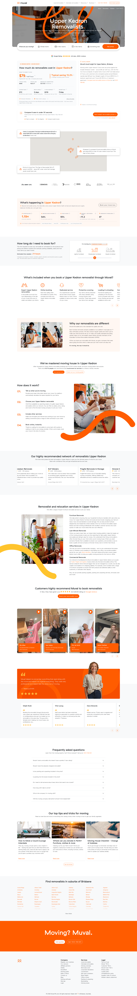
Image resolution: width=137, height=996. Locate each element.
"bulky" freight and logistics (79, 562)
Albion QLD (55, 887)
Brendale (19, 902)
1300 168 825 (102, 3)
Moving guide (65, 971)
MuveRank (64, 969)
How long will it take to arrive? (42, 788)
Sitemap (63, 981)
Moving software (66, 979)
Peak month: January (41, 98)
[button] (77, 157)
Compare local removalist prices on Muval (99, 80)
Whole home (44, 46)
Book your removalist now (68, 596)
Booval (36, 899)
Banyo (19, 894)
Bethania (71, 897)
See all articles (68, 864)
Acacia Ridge (20, 887)
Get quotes (114, 3)
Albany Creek (38, 887)
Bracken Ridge (89, 899)
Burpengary (38, 904)
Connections (84, 971)
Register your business (67, 962)
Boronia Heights (56, 899)
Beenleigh (71, 894)
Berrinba (54, 897)
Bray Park (105, 899)
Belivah (88, 894)
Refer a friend (65, 973)
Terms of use (105, 962)
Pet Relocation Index (64, 223)
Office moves (85, 977)
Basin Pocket (55, 894)
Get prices (110, 46)
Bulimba (105, 902)
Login (62, 983)
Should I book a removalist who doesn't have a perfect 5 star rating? (52, 760)
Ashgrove (105, 890)
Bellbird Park (106, 894)
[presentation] (112, 305)
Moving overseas (86, 966)
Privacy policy (105, 969)
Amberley (20, 890)
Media (62, 968)
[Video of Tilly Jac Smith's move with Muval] (81, 631)
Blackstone (106, 897)
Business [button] (91, 3)
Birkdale (88, 897)
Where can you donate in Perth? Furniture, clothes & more (67, 842)
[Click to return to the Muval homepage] (22, 3)
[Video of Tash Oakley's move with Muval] (55, 631)
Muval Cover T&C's (106, 968)
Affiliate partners (65, 966)
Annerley (37, 890)
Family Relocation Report (47, 223)
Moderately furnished (94, 254)
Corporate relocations (87, 969)
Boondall (19, 899)
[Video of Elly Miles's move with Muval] (29, 631)
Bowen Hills (72, 899)
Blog (62, 977)
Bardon (36, 894)
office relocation (86, 552)
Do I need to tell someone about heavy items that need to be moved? (53, 782)
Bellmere (37, 897)
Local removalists (86, 962)
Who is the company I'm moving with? (44, 793)
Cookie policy (105, 971)
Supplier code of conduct (108, 975)
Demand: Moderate (26, 98)
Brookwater (55, 902)
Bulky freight (84, 975)
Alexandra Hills (90, 887)
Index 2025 (56, 223)
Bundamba (20, 904)
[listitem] (29, 216)
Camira (105, 904)
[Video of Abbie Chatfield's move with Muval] (107, 631)
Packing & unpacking (87, 979)
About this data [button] (70, 98)
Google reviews (91, 592)
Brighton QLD (38, 902)
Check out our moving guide (75, 372)
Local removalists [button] (59, 3)
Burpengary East (56, 904)
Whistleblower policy (107, 973)
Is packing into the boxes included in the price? (46, 777)
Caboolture (72, 904)
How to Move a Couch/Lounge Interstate (32, 842)
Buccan (88, 902)
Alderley (71, 887)
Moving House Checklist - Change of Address (103, 842)
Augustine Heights (56, 892)
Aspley (19, 892)
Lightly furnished (79, 254)
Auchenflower (38, 892)
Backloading (84, 981)
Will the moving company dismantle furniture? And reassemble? (51, 799)
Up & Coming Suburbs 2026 (76, 223)
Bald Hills (71, 892)
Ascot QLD (89, 890)
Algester (105, 887)
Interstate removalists (87, 964)
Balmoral (88, 892)
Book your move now (108, 205)
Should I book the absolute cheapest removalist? (47, 766)
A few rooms (61, 46)
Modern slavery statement (109, 977)
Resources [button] (84, 3)
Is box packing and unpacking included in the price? (48, 771)
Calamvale (88, 904)
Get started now (58, 372)
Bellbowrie (20, 897)
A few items (78, 46)
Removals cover (85, 968)
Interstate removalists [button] (72, 3)
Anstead (54, 890)
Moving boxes (85, 983)
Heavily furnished (110, 254)
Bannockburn (106, 892)
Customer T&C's (106, 966)
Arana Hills (71, 890)
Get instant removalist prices (104, 114)
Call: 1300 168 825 (74, 942)
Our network (64, 964)
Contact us (64, 975)
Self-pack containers (87, 973)
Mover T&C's (105, 964)
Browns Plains (72, 902)
